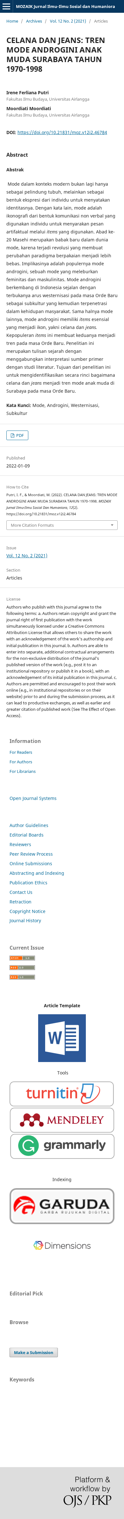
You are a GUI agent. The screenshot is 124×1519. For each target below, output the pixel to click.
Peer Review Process (31, 854)
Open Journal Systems (33, 798)
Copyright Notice (27, 911)
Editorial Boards (27, 835)
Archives (34, 21)
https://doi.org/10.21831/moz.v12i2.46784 (62, 132)
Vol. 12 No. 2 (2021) (68, 21)
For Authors (21, 762)
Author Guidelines (29, 825)
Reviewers (20, 844)
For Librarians (23, 771)
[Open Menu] (6, 6)
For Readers (21, 752)
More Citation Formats (32, 525)
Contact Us (21, 892)
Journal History (25, 920)
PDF (19, 435)
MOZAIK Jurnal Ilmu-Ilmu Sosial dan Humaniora (65, 6)
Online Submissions (31, 863)
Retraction (20, 902)
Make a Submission (33, 1352)
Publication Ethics (28, 883)
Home (12, 21)
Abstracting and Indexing (37, 873)
